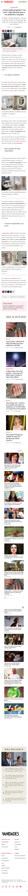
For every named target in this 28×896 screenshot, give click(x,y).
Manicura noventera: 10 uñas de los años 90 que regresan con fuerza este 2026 (14, 792)
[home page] (9, 2)
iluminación (6, 233)
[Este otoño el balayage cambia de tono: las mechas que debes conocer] (16, 422)
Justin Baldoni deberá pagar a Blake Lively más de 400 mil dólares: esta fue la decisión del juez (14, 777)
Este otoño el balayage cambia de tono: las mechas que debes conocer (14, 437)
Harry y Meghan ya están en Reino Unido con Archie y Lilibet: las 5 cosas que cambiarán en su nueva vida (15, 770)
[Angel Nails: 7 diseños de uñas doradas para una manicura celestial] (16, 329)
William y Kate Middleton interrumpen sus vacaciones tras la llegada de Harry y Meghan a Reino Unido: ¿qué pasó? (15, 784)
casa (11, 90)
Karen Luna (18, 411)
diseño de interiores (17, 297)
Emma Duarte (18, 27)
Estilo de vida (14, 7)
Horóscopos (10, 369)
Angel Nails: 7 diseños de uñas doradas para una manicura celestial (15, 343)
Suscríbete (22, 2)
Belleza (8, 339)
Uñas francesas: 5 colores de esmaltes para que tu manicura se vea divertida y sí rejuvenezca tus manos (16, 406)
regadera (11, 284)
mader (21, 205)
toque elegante (17, 84)
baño (16, 57)
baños (5, 297)
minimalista (19, 143)
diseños (16, 166)
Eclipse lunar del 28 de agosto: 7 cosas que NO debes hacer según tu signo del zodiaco (14, 374)
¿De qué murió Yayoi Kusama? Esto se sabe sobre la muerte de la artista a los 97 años (15, 800)
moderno (7, 243)
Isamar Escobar (19, 347)
